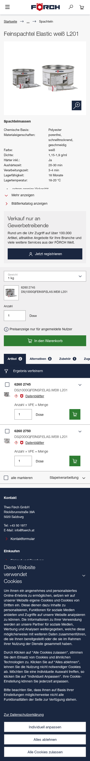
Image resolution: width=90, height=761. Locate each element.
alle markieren (22, 478)
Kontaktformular (23, 539)
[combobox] (47, 278)
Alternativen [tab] (40, 359)
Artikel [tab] (14, 359)
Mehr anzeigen (22, 195)
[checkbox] (7, 384)
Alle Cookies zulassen (45, 752)
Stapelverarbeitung (64, 477)
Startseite (10, 21)
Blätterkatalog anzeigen (29, 203)
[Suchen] (72, 6)
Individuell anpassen (45, 727)
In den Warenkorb (48, 340)
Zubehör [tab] (67, 359)
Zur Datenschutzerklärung (24, 714)
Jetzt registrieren (48, 254)
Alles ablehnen (45, 739)
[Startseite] (45, 7)
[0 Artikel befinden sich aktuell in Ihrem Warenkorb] (81, 7)
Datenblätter (34, 396)
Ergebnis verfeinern (27, 371)
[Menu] (7, 7)
